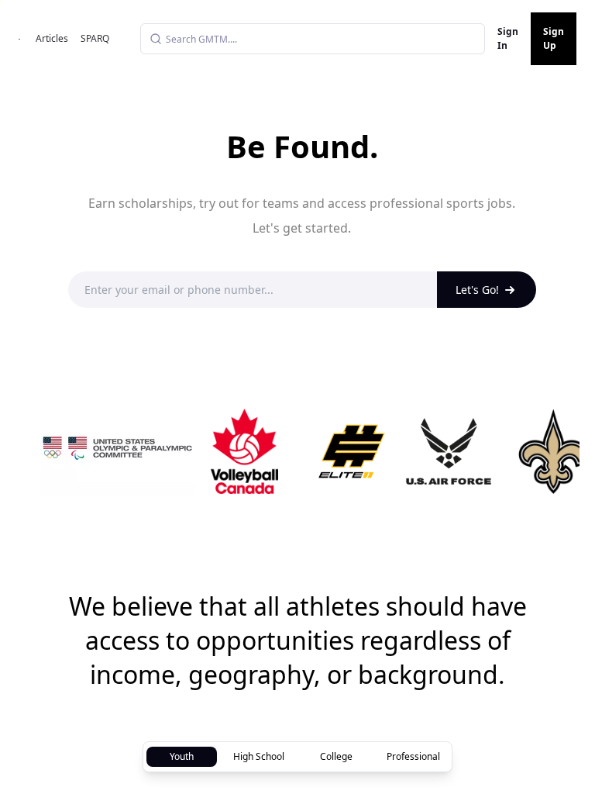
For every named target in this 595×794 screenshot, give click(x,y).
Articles (52, 38)
